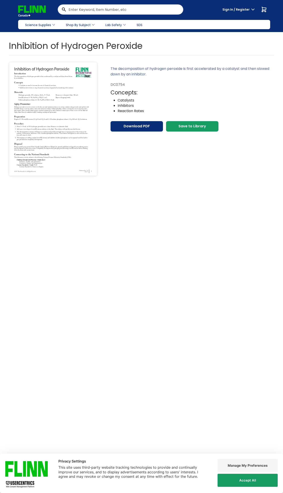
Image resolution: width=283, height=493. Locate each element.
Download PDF (137, 126)
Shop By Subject (78, 25)
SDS (139, 25)
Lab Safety (113, 25)
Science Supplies (38, 25)
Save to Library (192, 126)
